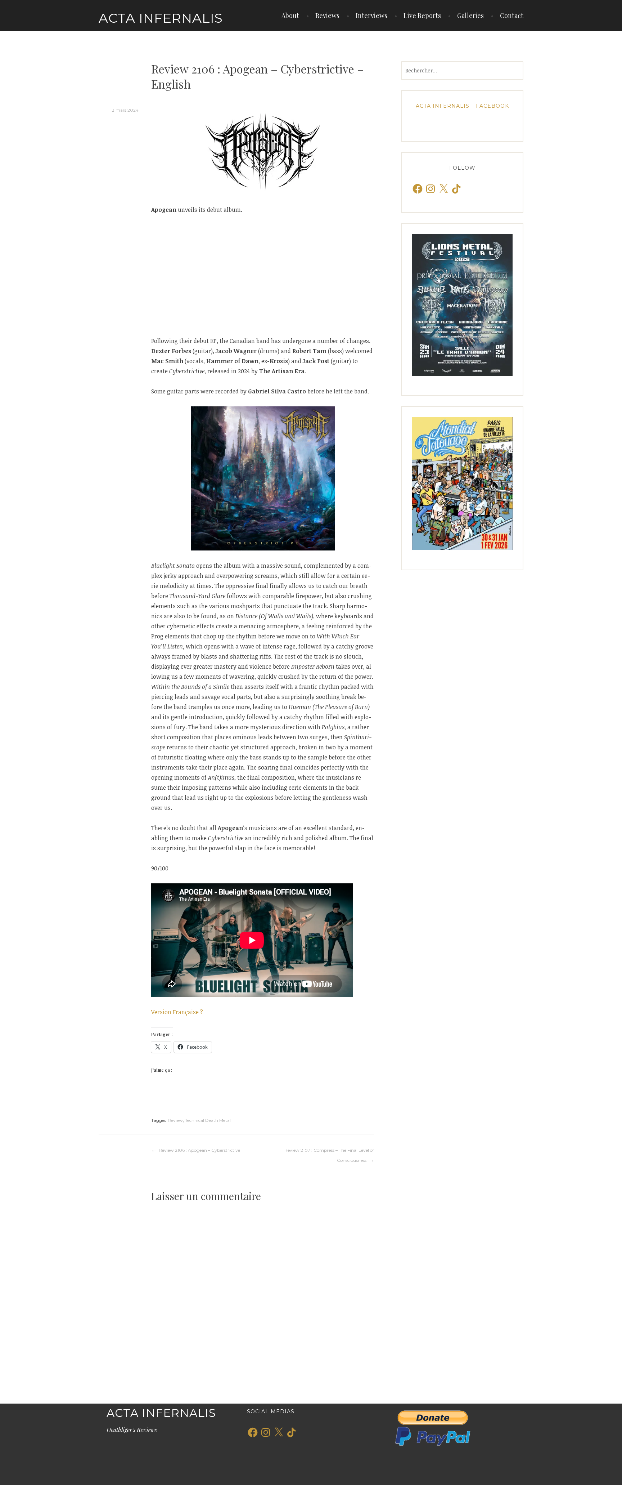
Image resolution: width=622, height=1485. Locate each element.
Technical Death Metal (208, 1120)
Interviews (371, 15)
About (290, 15)
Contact (511, 15)
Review (175, 1120)
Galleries (470, 15)
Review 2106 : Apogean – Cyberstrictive (199, 1150)
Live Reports (422, 15)
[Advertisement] (262, 275)
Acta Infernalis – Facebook (462, 106)
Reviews (327, 15)
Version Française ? (177, 1012)
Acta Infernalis (161, 18)
